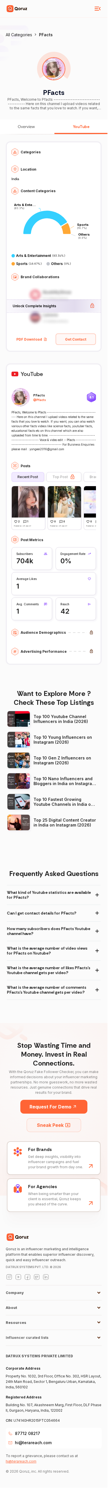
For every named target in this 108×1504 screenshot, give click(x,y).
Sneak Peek (50, 1125)
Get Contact (75, 339)
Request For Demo (50, 1107)
